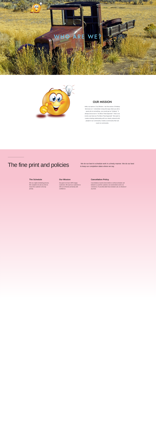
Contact (122, 7)
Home (99, 7)
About (105, 7)
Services (113, 7)
